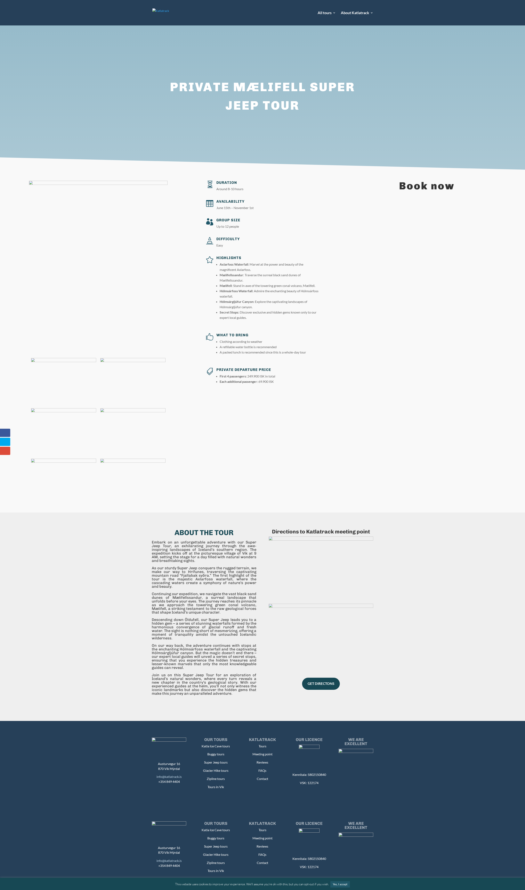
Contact (262, 779)
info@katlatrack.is (169, 777)
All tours (325, 13)
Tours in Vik (216, 787)
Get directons (321, 683)
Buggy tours (215, 754)
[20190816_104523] (132, 461)
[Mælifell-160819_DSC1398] (132, 361)
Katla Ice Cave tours (216, 746)
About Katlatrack (355, 13)
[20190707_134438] (63, 411)
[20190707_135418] (132, 411)
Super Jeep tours (216, 762)
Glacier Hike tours (215, 770)
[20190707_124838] (63, 361)
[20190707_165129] (63, 461)
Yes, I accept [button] (340, 884)
